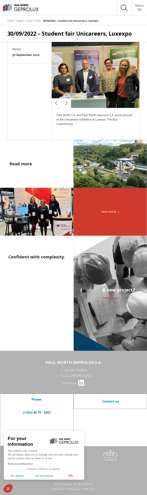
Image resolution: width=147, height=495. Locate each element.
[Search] (124, 7)
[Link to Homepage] (17, 8)
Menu (139, 5)
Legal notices (58, 489)
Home (10, 20)
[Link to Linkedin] (82, 382)
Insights (20, 20)
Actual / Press (33, 20)
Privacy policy (73, 489)
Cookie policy (88, 489)
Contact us (110, 298)
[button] (56, 103)
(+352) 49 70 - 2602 (37, 412)
